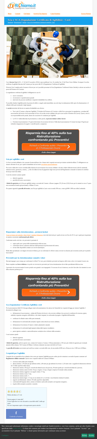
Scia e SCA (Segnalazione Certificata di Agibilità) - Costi (41, 22)
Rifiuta (84, 435)
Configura (5, 435)
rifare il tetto (26, 235)
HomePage (10, 22)
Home (9, 13)
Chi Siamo (27, 13)
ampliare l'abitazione (37, 235)
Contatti (17, 13)
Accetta (91, 435)
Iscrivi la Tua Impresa (40, 13)
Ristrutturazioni (17, 22)
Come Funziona (55, 13)
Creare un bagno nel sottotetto (14, 235)
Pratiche (24, 22)
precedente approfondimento (49, 164)
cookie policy (17, 428)
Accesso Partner (86, 13)
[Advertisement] (48, 209)
